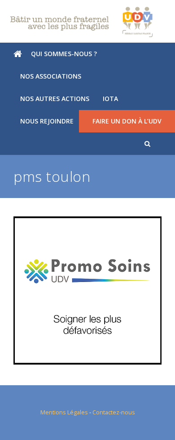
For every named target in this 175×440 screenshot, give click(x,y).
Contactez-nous (113, 412)
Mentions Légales (64, 412)
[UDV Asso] (87, 22)
